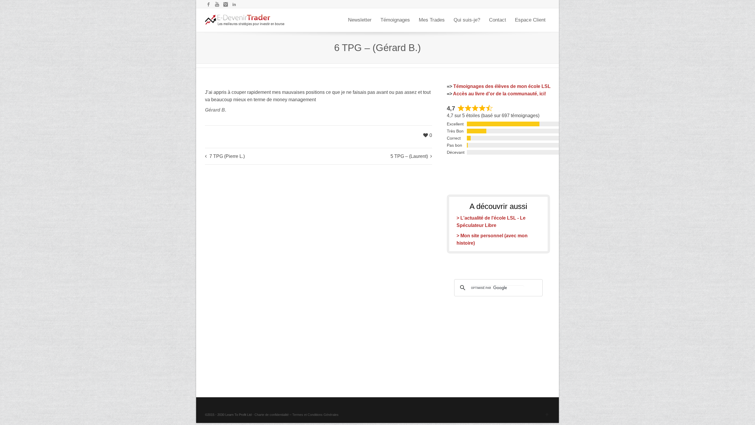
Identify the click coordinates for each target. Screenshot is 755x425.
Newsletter (360, 20)
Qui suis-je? (467, 20)
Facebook (208, 4)
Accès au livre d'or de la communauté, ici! (499, 93)
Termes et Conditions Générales (315, 414)
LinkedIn (234, 4)
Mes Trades (432, 20)
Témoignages (395, 20)
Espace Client (530, 20)
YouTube (217, 4)
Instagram (225, 4)
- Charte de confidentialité (270, 414)
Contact (497, 20)
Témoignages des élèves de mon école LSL (502, 86)
